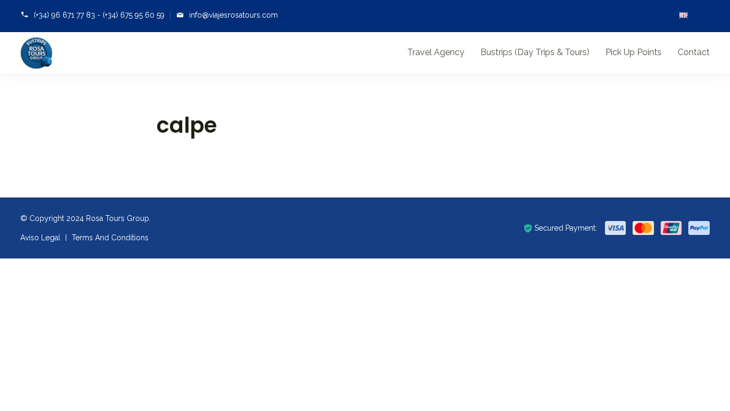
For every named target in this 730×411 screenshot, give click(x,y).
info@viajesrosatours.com (233, 15)
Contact (694, 52)
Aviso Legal (40, 237)
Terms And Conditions (110, 237)
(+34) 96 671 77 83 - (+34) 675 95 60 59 (99, 15)
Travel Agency (435, 52)
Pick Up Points (633, 52)
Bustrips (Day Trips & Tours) (534, 52)
